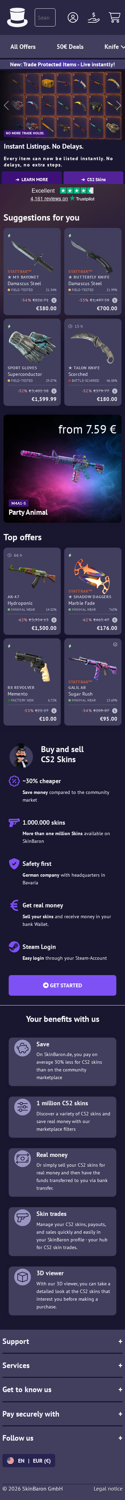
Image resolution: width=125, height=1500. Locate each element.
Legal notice (108, 1488)
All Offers (23, 47)
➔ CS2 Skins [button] (93, 180)
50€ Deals (70, 47)
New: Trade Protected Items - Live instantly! (62, 64)
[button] (72, 17)
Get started (65, 985)
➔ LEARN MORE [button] (32, 180)
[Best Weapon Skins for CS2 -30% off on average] (17, 17)
